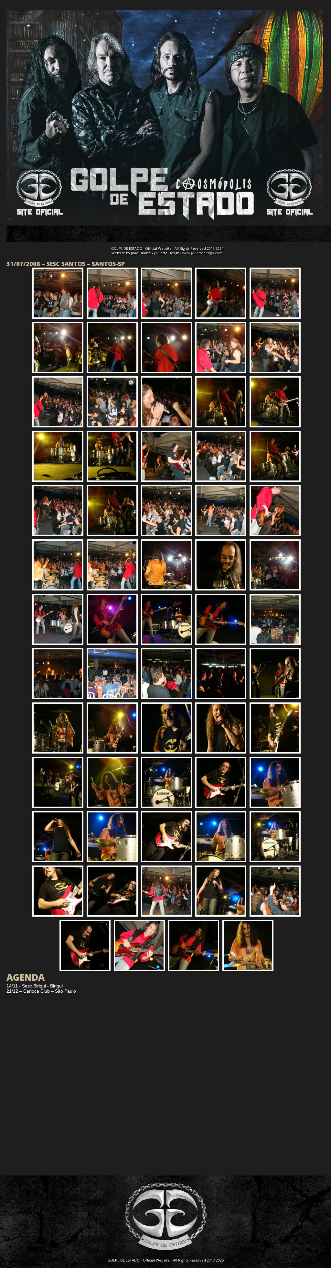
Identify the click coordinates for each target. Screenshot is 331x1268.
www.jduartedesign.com (202, 253)
